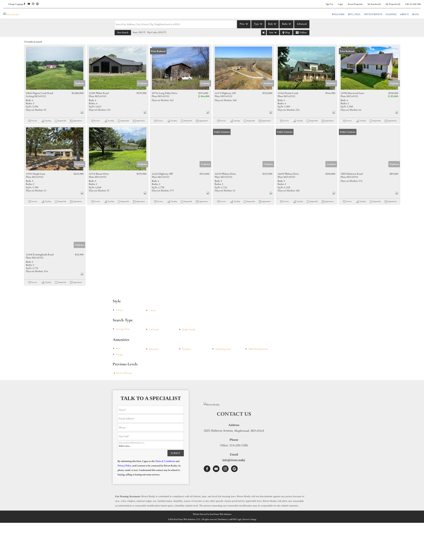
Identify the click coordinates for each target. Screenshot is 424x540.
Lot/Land (154, 329)
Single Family (188, 329)
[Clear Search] (263, 32)
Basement (154, 348)
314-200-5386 (415, 4)
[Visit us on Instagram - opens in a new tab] (33, 3)
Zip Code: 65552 (155, 32)
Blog (415, 14)
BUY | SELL (354, 14)
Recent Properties (355, 4)
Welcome (338, 14)
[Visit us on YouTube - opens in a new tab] (29, 3)
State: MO (138, 32)
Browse (124, 372)
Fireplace (186, 348)
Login (340, 4)
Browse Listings (249, 519)
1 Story (119, 309)
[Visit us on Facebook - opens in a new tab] (24, 3)
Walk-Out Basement (258, 348)
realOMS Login (235, 519)
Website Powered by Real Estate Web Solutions (212, 514)
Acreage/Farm (123, 328)
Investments (373, 14)
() (374, 4)
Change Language (15, 4)
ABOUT (404, 14)
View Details (55, 68)
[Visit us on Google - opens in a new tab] (37, 3)
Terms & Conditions (165, 461)
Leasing (391, 14)
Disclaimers (222, 519)
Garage (119, 354)
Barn (118, 348)
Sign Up (329, 4)
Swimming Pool (223, 348)
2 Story (152, 310)
